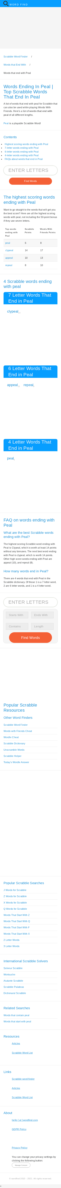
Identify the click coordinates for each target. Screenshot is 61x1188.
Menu (57, 3)
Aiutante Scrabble (13, 981)
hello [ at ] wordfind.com (25, 1120)
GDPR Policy (19, 1129)
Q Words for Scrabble (15, 909)
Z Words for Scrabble (15, 896)
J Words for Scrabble (15, 890)
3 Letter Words (11, 946)
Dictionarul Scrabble (15, 993)
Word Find (18, 4)
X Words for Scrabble (15, 902)
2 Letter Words (11, 940)
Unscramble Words (14, 750)
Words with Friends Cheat (18, 731)
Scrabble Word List (22, 1053)
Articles (16, 1043)
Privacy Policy (19, 1148)
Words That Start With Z (17, 915)
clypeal (9, 250)
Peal (6, 123)
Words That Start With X (17, 934)
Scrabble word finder (23, 1079)
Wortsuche (9, 974)
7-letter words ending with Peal (22, 148)
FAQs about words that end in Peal (24, 159)
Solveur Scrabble (13, 968)
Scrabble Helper (12, 756)
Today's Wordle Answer (16, 762)
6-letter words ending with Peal (22, 151)
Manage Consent (21, 1165)
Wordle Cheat (11, 737)
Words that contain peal (16, 1015)
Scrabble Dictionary (14, 743)
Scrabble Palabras (14, 987)
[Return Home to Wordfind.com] (6, 5)
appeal (9, 258)
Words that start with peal (17, 1021)
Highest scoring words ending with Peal (26, 144)
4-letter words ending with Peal (22, 155)
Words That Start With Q (17, 921)
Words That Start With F (17, 927)
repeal (8, 265)
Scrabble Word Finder (16, 725)
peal (7, 243)
